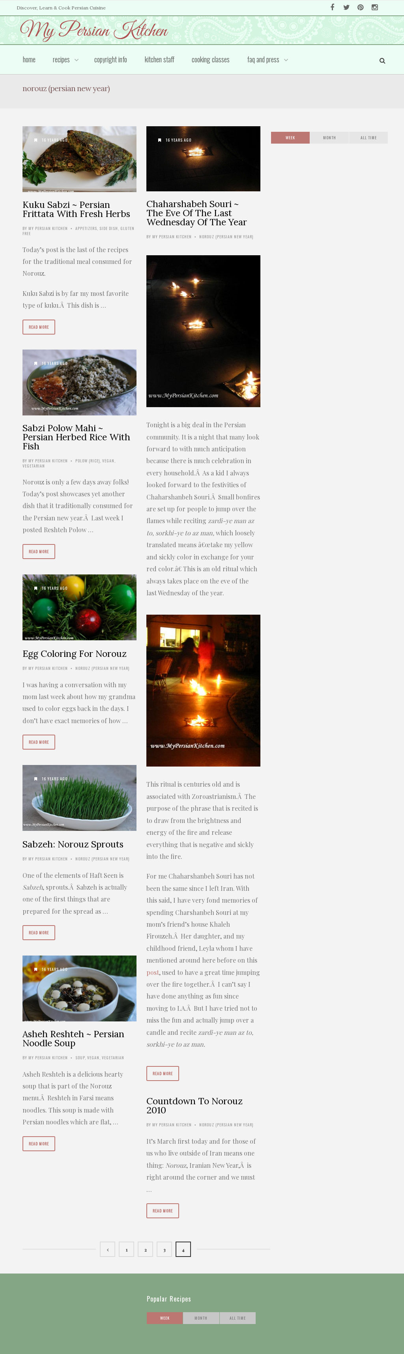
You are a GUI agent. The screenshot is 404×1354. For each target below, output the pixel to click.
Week (290, 137)
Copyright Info (110, 59)
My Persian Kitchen (48, 228)
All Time (369, 137)
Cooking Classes (211, 59)
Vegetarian (33, 466)
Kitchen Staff (159, 59)
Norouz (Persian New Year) (226, 236)
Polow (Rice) (87, 461)
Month (329, 137)
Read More (39, 327)
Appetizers (86, 228)
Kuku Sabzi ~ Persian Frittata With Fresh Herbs (76, 209)
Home (29, 59)
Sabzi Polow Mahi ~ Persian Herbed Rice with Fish (76, 437)
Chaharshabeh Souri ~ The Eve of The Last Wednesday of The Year (196, 213)
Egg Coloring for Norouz (74, 653)
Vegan (108, 461)
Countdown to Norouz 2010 (194, 1105)
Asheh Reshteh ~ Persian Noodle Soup (73, 1038)
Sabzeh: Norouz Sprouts (72, 844)
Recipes (61, 59)
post (152, 972)
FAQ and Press (263, 59)
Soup (80, 1057)
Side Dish (108, 228)
